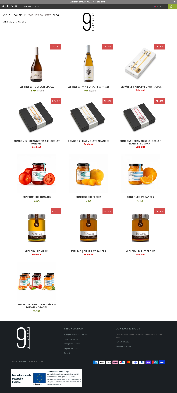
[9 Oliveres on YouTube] (11, 6)
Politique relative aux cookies (75, 334)
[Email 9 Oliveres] (20, 6)
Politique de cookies (72, 344)
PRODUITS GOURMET (39, 15)
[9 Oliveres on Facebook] (7, 6)
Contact (67, 353)
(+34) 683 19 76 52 (31, 6)
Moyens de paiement (72, 348)
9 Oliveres (22, 362)
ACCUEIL (7, 15)
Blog (56, 15)
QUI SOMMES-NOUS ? (14, 22)
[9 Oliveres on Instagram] (16, 6)
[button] (157, 6)
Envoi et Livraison (71, 339)
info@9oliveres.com (123, 346)
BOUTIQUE (20, 15)
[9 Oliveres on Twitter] (3, 6)
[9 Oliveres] (88, 22)
